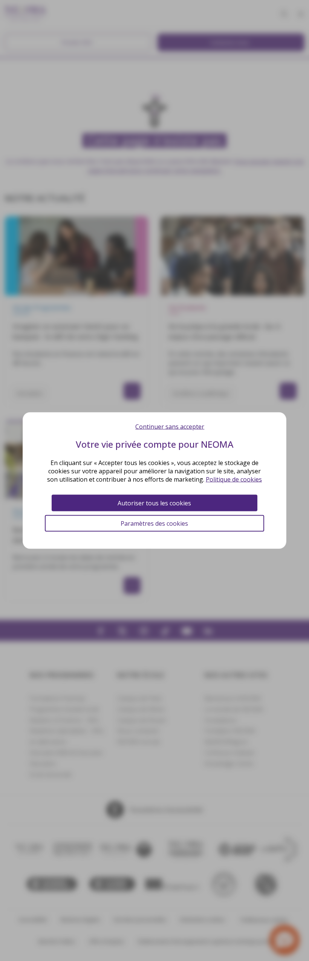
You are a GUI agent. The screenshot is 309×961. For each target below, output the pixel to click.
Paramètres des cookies (154, 523)
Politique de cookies (234, 479)
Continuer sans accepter (169, 426)
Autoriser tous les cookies (154, 503)
